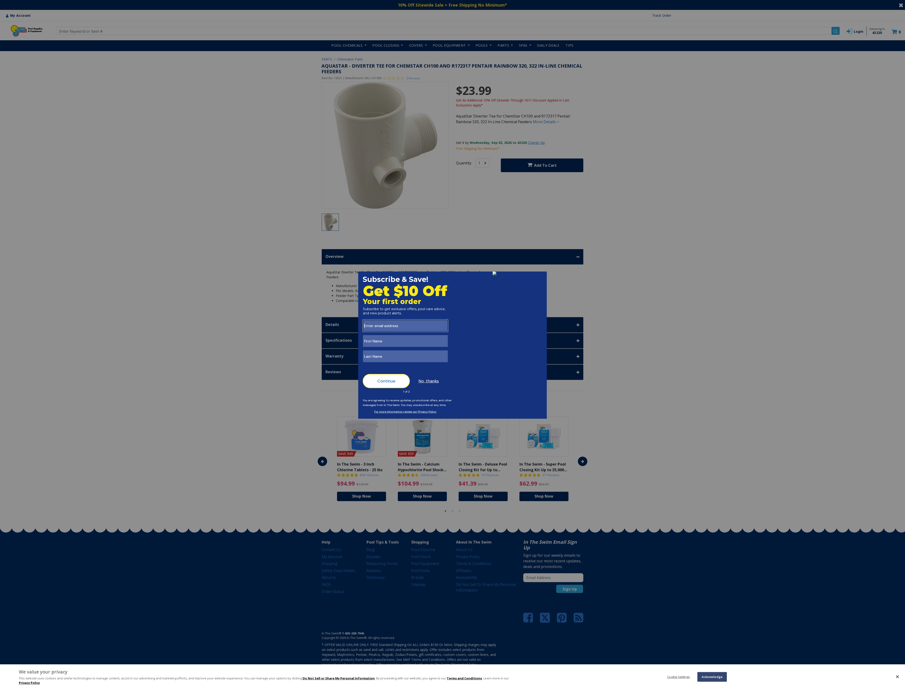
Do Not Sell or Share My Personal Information (339, 678)
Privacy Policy (29, 683)
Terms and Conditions (464, 678)
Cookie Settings (678, 676)
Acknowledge (712, 676)
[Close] (897, 676)
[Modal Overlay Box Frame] (452, 345)
